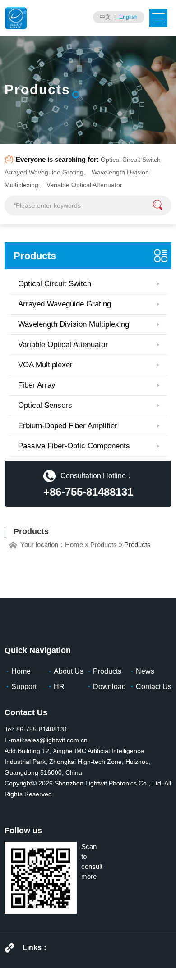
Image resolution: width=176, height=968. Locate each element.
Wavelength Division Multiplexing (73, 324)
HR (59, 686)
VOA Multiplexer (45, 365)
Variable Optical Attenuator (84, 184)
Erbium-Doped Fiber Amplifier (67, 425)
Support (24, 686)
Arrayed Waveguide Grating (44, 172)
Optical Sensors (45, 405)
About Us (68, 671)
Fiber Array (37, 385)
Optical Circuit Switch (131, 159)
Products (35, 255)
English (128, 17)
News (145, 671)
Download (109, 686)
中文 (105, 17)
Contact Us (153, 686)
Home (74, 544)
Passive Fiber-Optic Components (74, 446)
